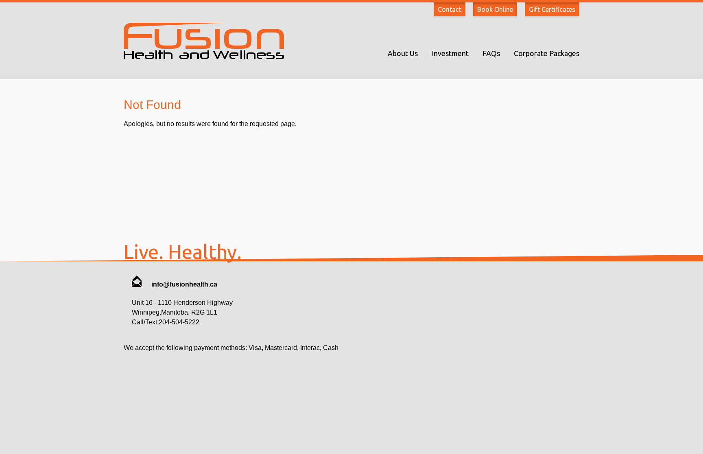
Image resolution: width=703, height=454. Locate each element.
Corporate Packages (546, 53)
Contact (449, 9)
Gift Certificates (552, 9)
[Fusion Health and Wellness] (204, 56)
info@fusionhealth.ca (183, 284)
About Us (403, 53)
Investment (450, 53)
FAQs (491, 53)
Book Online (495, 9)
